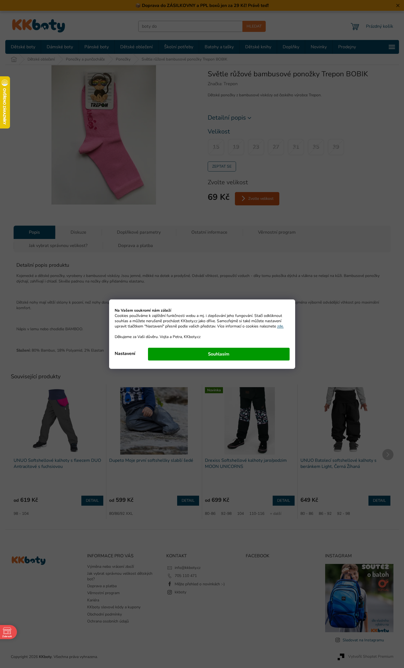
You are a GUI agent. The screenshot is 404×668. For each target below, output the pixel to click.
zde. (280, 326)
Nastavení (125, 354)
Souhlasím (218, 354)
